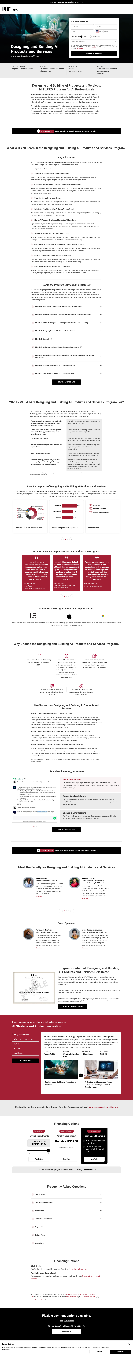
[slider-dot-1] (65, 539)
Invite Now (79, 2)
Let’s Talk (94, 1159)
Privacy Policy (80, 48)
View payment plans (67, 1321)
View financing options (75, 71)
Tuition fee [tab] (18, 1044)
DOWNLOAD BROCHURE (94, 54)
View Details (39, 1159)
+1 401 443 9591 (72, 1297)
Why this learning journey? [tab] (24, 1039)
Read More (39, 579)
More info (39, 896)
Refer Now (66, 1159)
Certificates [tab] (18, 1053)
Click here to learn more (78, 1269)
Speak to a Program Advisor (73, 1006)
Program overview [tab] (21, 1034)
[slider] (38, 1150)
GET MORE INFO (25, 1061)
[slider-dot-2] (67, 539)
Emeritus (94, 47)
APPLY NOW (66, 1331)
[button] (66, 307)
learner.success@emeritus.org (103, 1107)
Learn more (100, 73)
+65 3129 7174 (37, 1299)
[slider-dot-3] (68, 596)
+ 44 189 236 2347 (89, 1297)
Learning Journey (47, 131)
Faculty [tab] (17, 1048)
